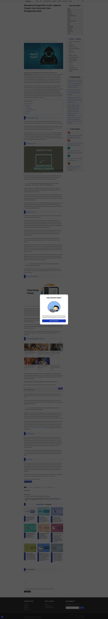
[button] (66, 295)
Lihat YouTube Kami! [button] (54, 320)
